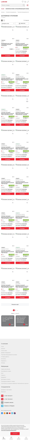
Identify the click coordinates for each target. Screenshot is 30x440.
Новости (3, 375)
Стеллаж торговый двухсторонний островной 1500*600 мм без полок (7, 217)
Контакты (3, 358)
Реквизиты (3, 360)
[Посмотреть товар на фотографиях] (27, 101)
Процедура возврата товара (8, 381)
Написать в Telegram (9, 405)
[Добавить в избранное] (13, 27)
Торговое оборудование (11, 12)
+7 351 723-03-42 (8, 399)
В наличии (21, 51)
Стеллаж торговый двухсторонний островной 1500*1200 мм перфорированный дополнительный (22, 251)
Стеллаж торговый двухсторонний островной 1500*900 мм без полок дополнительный (7, 78)
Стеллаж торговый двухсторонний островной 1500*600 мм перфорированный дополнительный (7, 182)
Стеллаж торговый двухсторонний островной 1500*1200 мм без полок (22, 286)
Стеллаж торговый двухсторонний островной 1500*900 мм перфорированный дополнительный (22, 217)
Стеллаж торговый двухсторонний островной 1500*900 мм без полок (7, 286)
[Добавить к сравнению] (13, 30)
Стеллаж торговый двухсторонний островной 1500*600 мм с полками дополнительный (22, 113)
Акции (2, 8)
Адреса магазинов (5, 369)
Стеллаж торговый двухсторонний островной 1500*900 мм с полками (22, 44)
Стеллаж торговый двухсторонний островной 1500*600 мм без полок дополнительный (7, 148)
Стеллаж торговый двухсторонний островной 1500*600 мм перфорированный (22, 182)
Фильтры (23, 23)
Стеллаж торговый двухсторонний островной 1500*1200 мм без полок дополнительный (7, 113)
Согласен (15, 433)
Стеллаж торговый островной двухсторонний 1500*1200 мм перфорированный (22, 78)
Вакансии (3, 391)
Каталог (3, 12)
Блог (2, 373)
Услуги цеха (4, 350)
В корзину (7, 55)
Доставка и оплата (5, 379)
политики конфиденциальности (8, 430)
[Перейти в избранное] (23, 1)
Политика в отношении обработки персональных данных (15, 383)
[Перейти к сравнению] (25, 1)
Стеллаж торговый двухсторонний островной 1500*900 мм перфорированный (7, 251)
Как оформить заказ (6, 371)
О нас (2, 346)
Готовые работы (5, 356)
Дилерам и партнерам (6, 389)
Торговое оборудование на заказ (9, 354)
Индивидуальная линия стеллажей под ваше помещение (7, 44)
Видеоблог (3, 377)
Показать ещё (15, 304)
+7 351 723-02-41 (28, 1)
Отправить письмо (8, 402)
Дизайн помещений (5, 352)
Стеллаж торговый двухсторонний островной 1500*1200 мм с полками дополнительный (22, 148)
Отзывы (3, 362)
